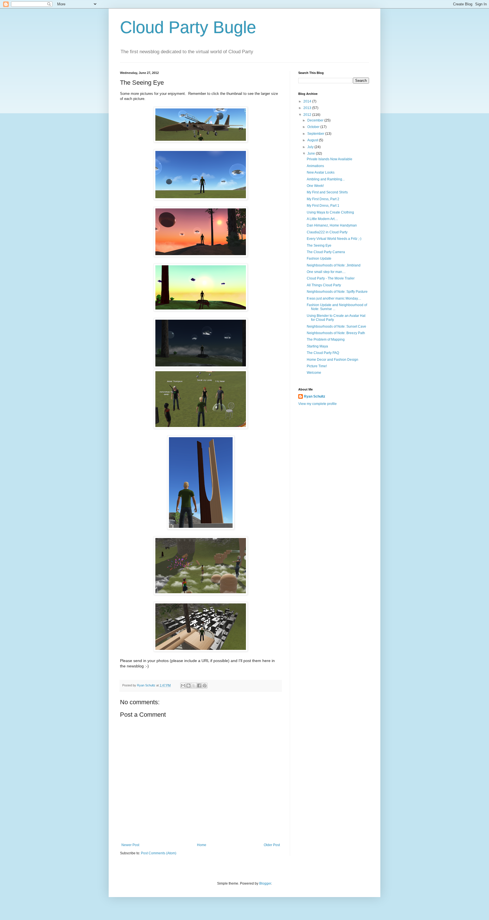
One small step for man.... (326, 272)
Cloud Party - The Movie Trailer (331, 278)
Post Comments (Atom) (158, 853)
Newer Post (130, 845)
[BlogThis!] (188, 685)
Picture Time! (317, 366)
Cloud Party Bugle (188, 27)
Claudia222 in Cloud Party (327, 232)
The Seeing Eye (319, 245)
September (316, 134)
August (313, 140)
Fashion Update (319, 259)
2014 (307, 101)
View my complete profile (317, 404)
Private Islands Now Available (329, 159)
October (313, 127)
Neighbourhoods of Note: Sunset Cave (336, 326)
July (310, 147)
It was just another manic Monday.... (334, 298)
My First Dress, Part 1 (323, 206)
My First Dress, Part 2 (323, 199)
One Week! (315, 186)
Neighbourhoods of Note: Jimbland (334, 265)
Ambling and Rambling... (326, 179)
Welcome (314, 373)
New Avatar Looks (320, 172)
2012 (307, 115)
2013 (307, 108)
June (311, 153)
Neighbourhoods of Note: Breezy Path (336, 333)
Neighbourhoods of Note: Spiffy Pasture (337, 292)
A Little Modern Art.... (322, 219)
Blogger (265, 883)
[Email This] (183, 685)
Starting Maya (317, 346)
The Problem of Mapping (326, 339)
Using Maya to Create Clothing (330, 212)
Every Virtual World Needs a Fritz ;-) (334, 239)
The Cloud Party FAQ (323, 353)
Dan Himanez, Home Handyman (332, 225)
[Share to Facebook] (199, 685)
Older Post (272, 845)
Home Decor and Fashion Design (332, 360)
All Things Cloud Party (324, 285)
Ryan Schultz (314, 396)
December (315, 120)
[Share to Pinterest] (204, 685)
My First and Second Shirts (327, 192)
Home (201, 845)
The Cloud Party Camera (326, 252)
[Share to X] (194, 685)
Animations (315, 166)
